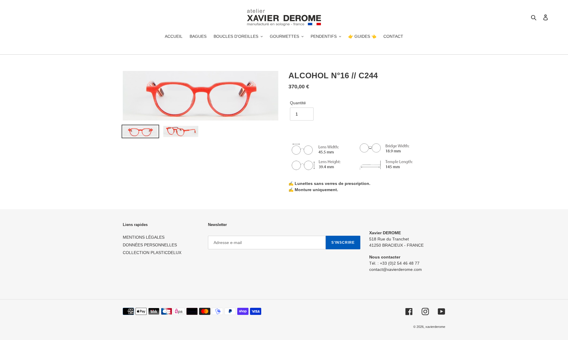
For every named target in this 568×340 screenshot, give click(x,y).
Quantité (298, 102)
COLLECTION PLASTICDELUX (152, 252)
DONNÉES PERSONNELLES (150, 245)
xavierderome (435, 326)
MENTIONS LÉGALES (143, 237)
